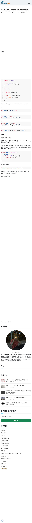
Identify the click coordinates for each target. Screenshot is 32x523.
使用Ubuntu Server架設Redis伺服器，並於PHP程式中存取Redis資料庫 (18, 391)
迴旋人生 (3, 430)
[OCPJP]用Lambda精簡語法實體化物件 (15, 10)
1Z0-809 (4, 322)
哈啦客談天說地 (4, 440)
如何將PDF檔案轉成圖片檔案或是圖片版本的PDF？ (18, 380)
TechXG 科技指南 (5, 445)
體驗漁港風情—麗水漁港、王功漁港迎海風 (16, 397)
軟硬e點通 (3, 463)
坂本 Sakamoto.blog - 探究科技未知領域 (11, 453)
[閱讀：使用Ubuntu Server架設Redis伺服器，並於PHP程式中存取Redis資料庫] (3, 392)
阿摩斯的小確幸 (4, 456)
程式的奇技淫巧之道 (6, 458)
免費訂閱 (16, 420)
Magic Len (16, 12)
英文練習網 (3, 433)
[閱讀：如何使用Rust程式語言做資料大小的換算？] (3, 403)
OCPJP (9, 322)
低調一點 (3, 451)
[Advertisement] (16, 32)
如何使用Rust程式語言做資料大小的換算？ (16, 402)
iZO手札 (3, 435)
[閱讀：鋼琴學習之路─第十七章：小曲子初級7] (3, 386)
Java (29, 12)
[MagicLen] (5, 2)
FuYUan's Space (5, 448)
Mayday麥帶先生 (5, 438)
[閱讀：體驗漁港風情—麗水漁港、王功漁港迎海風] (3, 398)
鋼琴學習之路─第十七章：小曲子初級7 (15, 385)
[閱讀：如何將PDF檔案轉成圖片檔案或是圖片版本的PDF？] (3, 380)
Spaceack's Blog (5, 443)
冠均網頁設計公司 (5, 466)
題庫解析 (24, 12)
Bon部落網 (3, 461)
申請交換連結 (4, 469)
